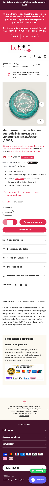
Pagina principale (9, 63)
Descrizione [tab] (8, 301)
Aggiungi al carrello (33, 222)
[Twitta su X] (15, 284)
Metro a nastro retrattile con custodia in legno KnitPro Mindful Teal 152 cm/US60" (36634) (22, 65)
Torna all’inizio (23, 425)
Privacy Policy (7, 480)
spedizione (19, 178)
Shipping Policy (19, 480)
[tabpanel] (24, 318)
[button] (45, 56)
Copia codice (31, 36)
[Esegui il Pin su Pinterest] (26, 284)
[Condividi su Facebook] (20, 284)
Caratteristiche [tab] (26, 301)
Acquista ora (24, 229)
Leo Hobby (7, 202)
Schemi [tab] (41, 301)
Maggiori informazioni (27, 414)
